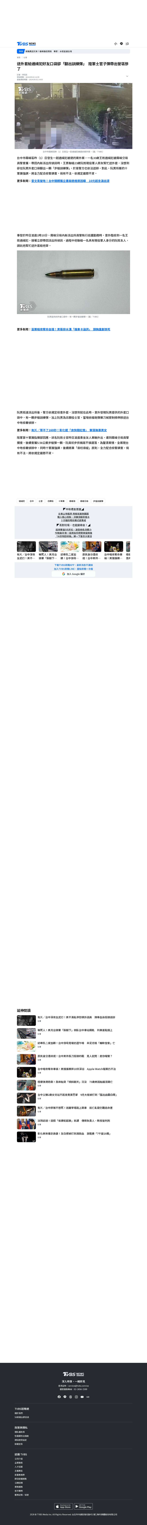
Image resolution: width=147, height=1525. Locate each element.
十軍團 (61, 501)
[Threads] (71, 1397)
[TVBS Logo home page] (26, 44)
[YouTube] (82, 1397)
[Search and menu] (127, 44)
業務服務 (19, 1486)
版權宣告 (19, 1443)
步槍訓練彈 (98, 501)
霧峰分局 (84, 501)
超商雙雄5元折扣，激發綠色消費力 (73, 529)
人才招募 (19, 1466)
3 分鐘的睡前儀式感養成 (73, 520)
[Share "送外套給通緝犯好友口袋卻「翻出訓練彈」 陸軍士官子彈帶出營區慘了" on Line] (121, 44)
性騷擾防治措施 (22, 1435)
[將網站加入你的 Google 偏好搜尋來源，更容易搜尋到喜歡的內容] (73, 574)
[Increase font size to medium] (115, 43)
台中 (32, 501)
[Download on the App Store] (63, 1506)
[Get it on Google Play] (83, 1506)
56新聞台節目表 (22, 1417)
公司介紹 (19, 1458)
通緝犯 (22, 501)
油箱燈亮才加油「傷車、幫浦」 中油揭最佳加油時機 (49, 51)
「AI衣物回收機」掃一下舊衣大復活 (73, 536)
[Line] (65, 1397)
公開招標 (19, 1482)
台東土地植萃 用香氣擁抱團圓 (73, 513)
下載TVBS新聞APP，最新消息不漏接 (73, 565)
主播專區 (19, 1470)
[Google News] (88, 1397)
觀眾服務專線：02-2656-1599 (73, 1389)
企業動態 (19, 1462)
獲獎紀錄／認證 (22, 1494)
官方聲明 (19, 1490)
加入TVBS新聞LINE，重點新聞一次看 (73, 569)
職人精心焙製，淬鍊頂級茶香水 (73, 517)
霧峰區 (72, 501)
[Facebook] (59, 1397)
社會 (25, 57)
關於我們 (19, 1413)
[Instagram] (76, 1397)
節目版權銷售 (21, 1478)
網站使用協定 (21, 1439)
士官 (41, 501)
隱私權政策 (20, 1431)
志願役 (51, 501)
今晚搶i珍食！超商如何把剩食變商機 (73, 533)
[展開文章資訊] (127, 76)
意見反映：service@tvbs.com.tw (73, 1385)
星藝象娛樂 (20, 1474)
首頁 (18, 57)
